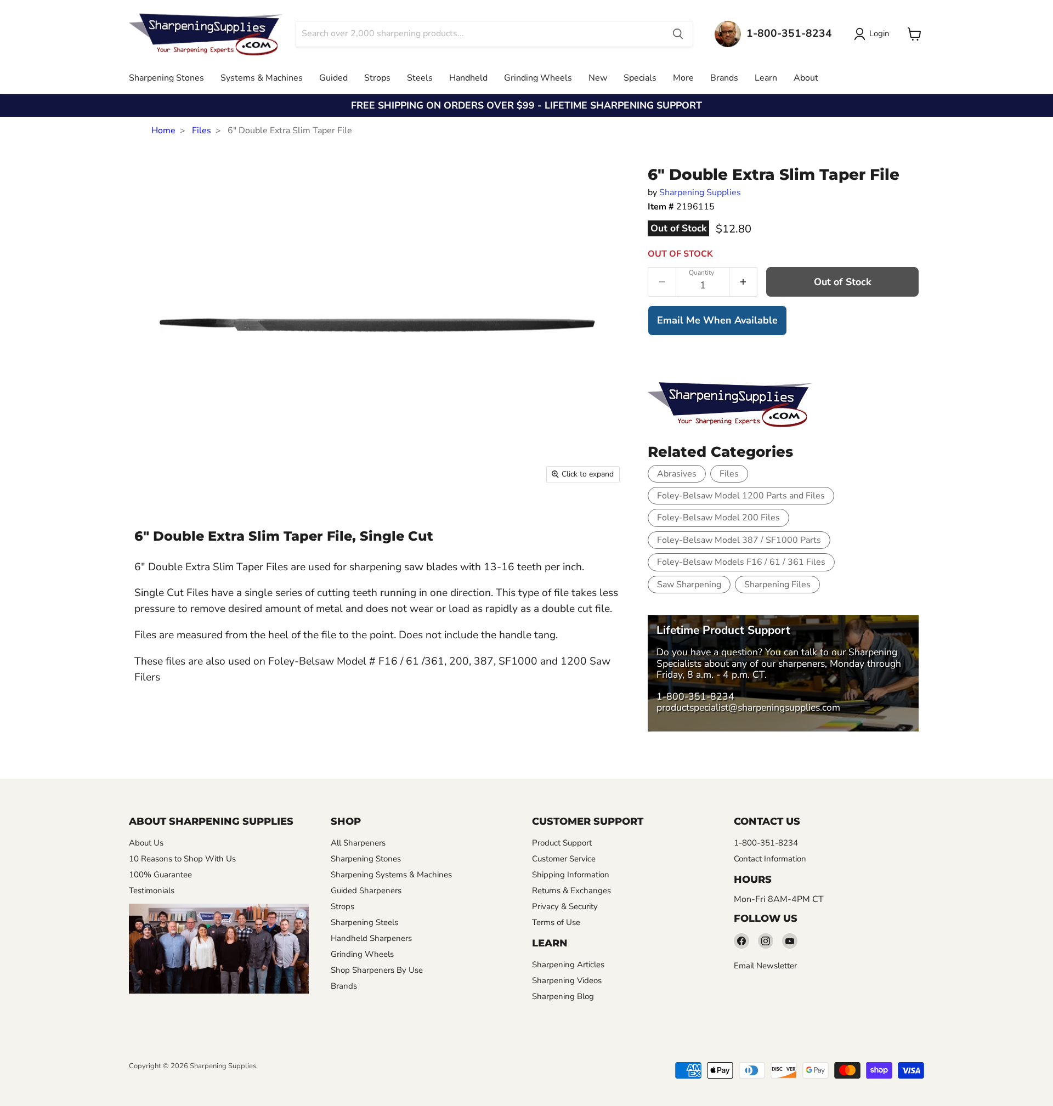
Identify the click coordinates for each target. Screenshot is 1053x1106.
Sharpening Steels (364, 922)
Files (201, 130)
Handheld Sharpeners (371, 938)
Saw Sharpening (689, 584)
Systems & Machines (261, 78)
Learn (766, 78)
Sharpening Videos (567, 980)
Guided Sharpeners (366, 890)
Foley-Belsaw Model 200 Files (718, 518)
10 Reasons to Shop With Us (182, 858)
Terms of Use (556, 922)
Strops (377, 78)
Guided (333, 78)
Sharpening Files (777, 584)
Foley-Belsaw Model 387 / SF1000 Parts (739, 540)
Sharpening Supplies (700, 192)
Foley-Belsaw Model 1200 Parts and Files (741, 496)
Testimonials (151, 890)
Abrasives (677, 474)
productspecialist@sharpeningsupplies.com (748, 707)
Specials (640, 78)
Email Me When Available (717, 320)
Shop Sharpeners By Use (377, 970)
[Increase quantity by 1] (743, 282)
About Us (146, 842)
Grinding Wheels (538, 78)
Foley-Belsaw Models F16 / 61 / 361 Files (741, 562)
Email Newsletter (765, 965)
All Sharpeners (358, 842)
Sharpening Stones (166, 78)
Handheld (468, 78)
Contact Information (770, 858)
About (806, 78)
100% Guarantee (160, 874)
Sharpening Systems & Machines (391, 874)
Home (163, 130)
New (597, 78)
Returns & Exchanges (571, 890)
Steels (420, 78)
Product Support (562, 842)
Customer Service (564, 858)
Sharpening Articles (568, 964)
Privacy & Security (565, 906)
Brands (724, 78)
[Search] (678, 34)
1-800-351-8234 (695, 696)
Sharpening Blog (563, 996)
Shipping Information (570, 874)
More (683, 78)
